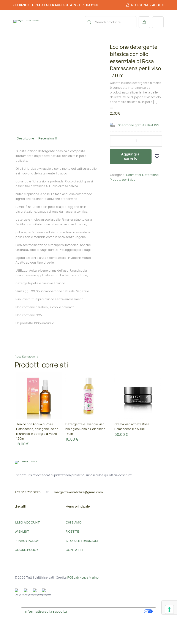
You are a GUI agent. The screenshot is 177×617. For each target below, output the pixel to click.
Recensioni (47, 138)
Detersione (150, 175)
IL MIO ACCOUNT (27, 522)
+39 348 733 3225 (28, 492)
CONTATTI (74, 549)
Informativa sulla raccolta (45, 611)
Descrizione (25, 138)
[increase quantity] (157, 141)
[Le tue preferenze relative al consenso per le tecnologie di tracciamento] (169, 609)
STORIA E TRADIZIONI (82, 540)
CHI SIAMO (74, 522)
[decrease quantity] (115, 141)
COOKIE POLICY (26, 549)
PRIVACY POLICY (27, 540)
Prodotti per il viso (122, 179)
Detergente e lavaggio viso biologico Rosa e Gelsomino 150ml (85, 429)
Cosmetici (133, 175)
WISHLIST (22, 531)
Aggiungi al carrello (130, 156)
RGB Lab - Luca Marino (83, 577)
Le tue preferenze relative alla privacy (106, 611)
